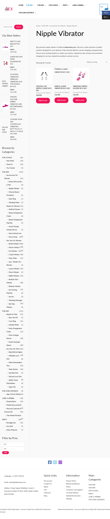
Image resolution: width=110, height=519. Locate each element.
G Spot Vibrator (14, 254)
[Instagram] (60, 462)
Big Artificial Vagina (15, 352)
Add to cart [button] (43, 100)
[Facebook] (50, 462)
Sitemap (69, 499)
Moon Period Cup (15, 233)
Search (18, 27)
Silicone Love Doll (15, 376)
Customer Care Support (74, 490)
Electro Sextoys (14, 247)
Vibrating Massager (15, 300)
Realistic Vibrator (15, 286)
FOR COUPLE (53, 5)
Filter (5, 452)
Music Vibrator (14, 272)
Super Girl (12, 387)
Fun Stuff (10, 426)
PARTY (65, 5)
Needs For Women (13, 206)
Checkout (47, 493)
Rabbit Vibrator (14, 276)
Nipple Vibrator (14, 188)
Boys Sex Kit (13, 317)
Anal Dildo (10, 161)
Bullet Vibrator (14, 244)
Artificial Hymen (14, 209)
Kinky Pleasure (12, 430)
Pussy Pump (13, 237)
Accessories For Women (58, 26)
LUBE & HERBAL (78, 5)
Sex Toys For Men (13, 349)
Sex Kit (11, 297)
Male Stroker (13, 369)
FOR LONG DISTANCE (26, 13)
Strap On (10, 164)
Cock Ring (12, 321)
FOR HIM (40, 5)
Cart (45, 490)
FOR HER (29, 5)
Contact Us (48, 484)
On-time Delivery (72, 493)
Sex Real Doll (13, 373)
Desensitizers (11, 401)
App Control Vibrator (14, 394)
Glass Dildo (13, 258)
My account (48, 481)
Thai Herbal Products (14, 415)
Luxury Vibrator (14, 269)
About (46, 487)
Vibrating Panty (14, 202)
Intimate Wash (14, 325)
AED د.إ (105, 17)
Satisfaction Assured (73, 496)
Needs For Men (12, 314)
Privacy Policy (71, 481)
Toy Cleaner (11, 168)
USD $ (105, 13)
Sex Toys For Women (14, 240)
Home (21, 5)
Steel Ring (12, 199)
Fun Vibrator (13, 251)
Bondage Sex (11, 423)
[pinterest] (55, 462)
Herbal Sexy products (14, 405)
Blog (45, 496)
